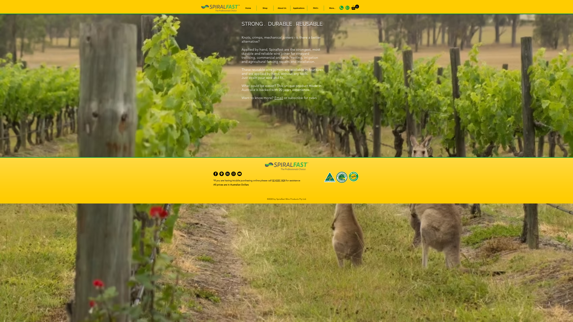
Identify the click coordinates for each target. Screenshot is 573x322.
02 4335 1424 (278, 180)
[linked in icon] (227, 174)
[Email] (347, 8)
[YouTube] (239, 174)
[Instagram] (233, 174)
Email (278, 98)
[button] (282, 8)
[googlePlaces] (221, 174)
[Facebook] (215, 174)
